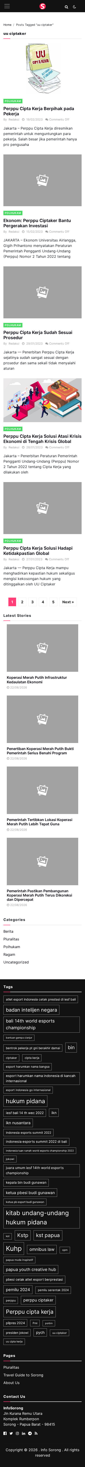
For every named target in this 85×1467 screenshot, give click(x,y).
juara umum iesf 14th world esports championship (35, 1170)
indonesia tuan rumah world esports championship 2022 (40, 1150)
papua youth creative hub (31, 1269)
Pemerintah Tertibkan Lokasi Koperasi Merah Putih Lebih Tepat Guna (39, 821)
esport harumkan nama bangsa (27, 1066)
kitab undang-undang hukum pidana (37, 1217)
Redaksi (14, 119)
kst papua (48, 1235)
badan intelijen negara (31, 1010)
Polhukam (13, 101)
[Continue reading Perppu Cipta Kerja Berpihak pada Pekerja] (42, 68)
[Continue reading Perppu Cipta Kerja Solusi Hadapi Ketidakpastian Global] (42, 508)
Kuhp (14, 1248)
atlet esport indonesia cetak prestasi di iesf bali (41, 999)
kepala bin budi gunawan (26, 1182)
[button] (66, 6)
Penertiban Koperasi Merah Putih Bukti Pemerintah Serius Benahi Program (40, 750)
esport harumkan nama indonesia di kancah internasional (40, 1078)
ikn (53, 1112)
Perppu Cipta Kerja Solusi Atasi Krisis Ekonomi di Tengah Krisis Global (42, 438)
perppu (11, 1300)
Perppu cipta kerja (29, 1311)
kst (8, 1236)
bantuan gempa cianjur (19, 1037)
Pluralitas (11, 939)
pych (40, 1332)
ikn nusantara (18, 1122)
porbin (49, 1323)
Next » (68, 602)
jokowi (10, 1159)
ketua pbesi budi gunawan (30, 1192)
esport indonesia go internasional (28, 1090)
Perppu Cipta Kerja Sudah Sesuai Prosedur (37, 335)
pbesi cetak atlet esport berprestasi (34, 1280)
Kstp (22, 1235)
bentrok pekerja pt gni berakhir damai (33, 1048)
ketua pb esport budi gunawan (25, 1202)
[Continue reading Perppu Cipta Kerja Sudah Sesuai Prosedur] (42, 292)
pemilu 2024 (18, 1289)
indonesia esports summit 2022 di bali (36, 1142)
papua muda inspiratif (19, 1259)
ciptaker (11, 1058)
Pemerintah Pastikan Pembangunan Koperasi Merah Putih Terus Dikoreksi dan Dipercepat (39, 895)
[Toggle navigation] (7, 6)
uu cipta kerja (14, 1341)
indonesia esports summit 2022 (28, 1132)
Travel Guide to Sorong (23, 1375)
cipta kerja (32, 1058)
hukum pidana (25, 1101)
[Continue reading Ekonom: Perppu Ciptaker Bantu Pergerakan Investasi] (42, 180)
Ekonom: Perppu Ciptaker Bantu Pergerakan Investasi (37, 223)
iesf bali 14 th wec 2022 (25, 1113)
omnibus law (41, 1249)
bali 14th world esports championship (30, 1024)
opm (65, 1250)
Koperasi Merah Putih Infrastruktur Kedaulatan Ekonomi (37, 679)
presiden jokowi (17, 1332)
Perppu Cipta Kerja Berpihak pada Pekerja (38, 111)
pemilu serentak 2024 (53, 1290)
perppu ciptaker (38, 1300)
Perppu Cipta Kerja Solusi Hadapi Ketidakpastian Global (38, 550)
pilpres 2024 (15, 1323)
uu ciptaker (59, 1332)
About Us (11, 1382)
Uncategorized (16, 962)
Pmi (35, 1323)
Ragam (9, 954)
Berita (8, 931)
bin (71, 1047)
